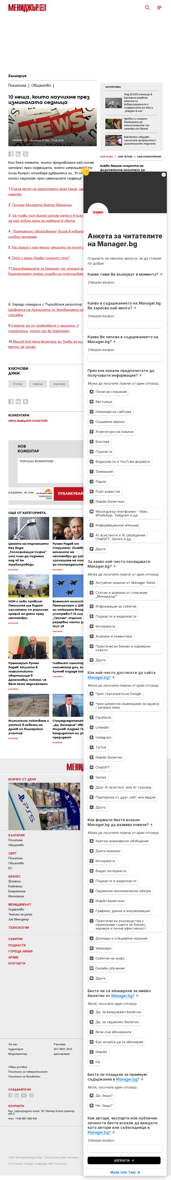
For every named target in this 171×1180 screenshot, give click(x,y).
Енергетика (16, 891)
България (17, 76)
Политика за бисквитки (24, 1076)
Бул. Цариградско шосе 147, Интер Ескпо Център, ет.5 (41, 1112)
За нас (12, 1044)
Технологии (18, 927)
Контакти (16, 963)
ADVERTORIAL (113, 87)
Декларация (62, 1053)
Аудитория (15, 1049)
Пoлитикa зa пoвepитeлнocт (28, 1071)
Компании (15, 886)
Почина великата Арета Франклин (41, 205)
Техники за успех (20, 914)
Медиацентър (17, 1053)
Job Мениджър (18, 919)
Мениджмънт (19, 904)
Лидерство (16, 909)
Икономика (16, 896)
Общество (16, 845)
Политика (15, 840)
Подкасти (17, 945)
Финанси (14, 881)
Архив (13, 957)
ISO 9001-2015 (63, 1049)
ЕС (10, 868)
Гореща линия (20, 951)
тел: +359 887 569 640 (22, 1118)
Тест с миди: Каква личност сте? (40, 258)
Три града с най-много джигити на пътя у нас (51, 247)
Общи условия (17, 1067)
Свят (12, 853)
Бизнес (14, 876)
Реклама (59, 1044)
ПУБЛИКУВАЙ (70, 493)
